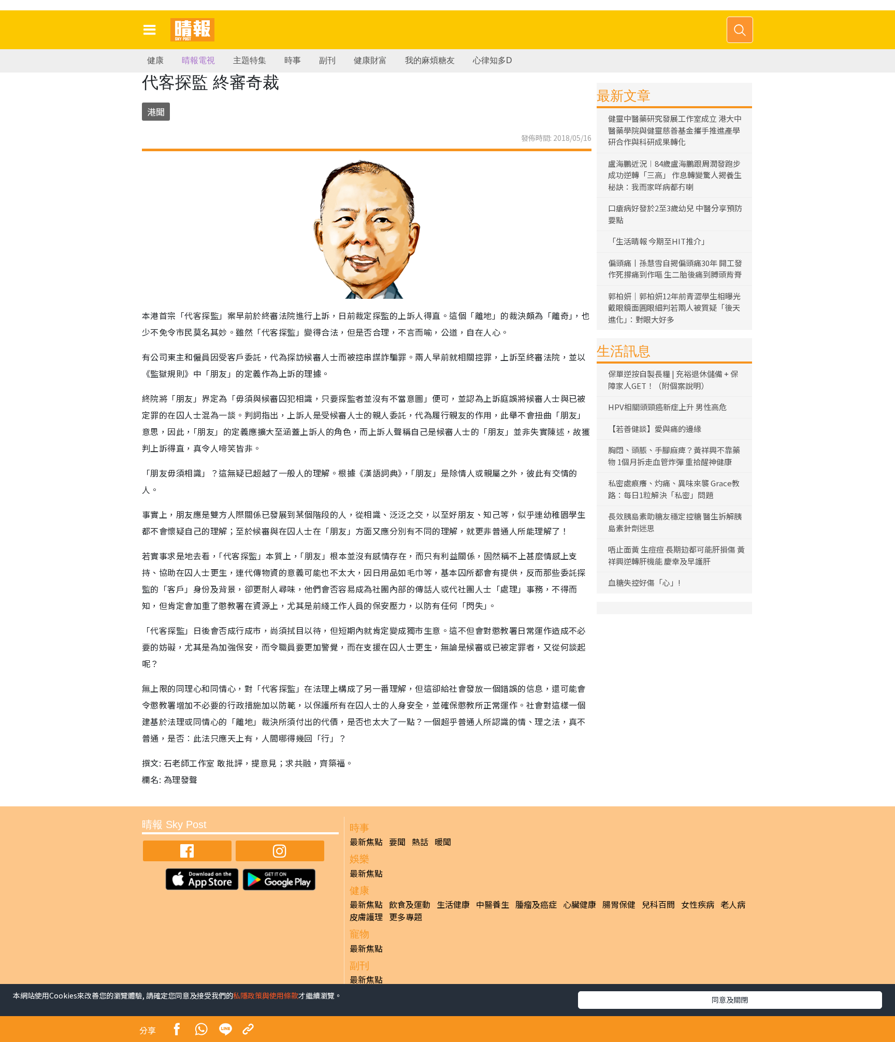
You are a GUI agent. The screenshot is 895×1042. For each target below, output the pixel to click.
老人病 (732, 904)
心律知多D (492, 60)
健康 (155, 60)
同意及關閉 (730, 999)
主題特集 (249, 60)
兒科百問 (658, 904)
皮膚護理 (366, 916)
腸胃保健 (619, 904)
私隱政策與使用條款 (265, 995)
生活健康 (453, 904)
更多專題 (405, 916)
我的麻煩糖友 (430, 60)
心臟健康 (579, 904)
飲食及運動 (409, 904)
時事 (292, 60)
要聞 (397, 841)
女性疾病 (697, 904)
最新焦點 (366, 841)
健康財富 (370, 60)
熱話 (420, 841)
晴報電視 (198, 60)
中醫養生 (492, 904)
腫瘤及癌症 (536, 904)
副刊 (327, 60)
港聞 (156, 111)
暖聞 (443, 841)
